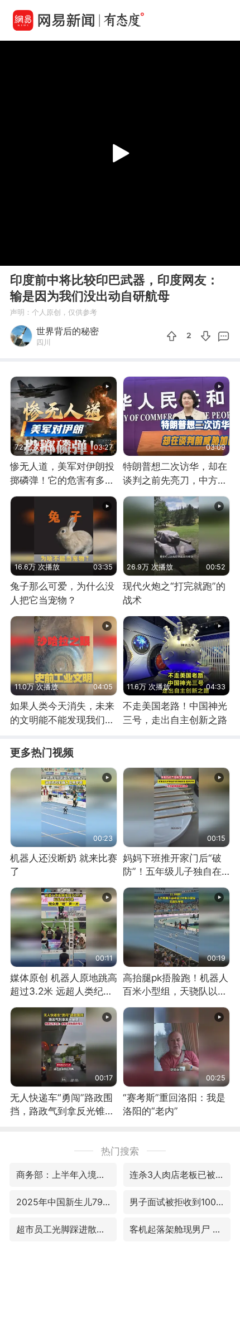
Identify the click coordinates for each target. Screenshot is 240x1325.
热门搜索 (120, 1151)
